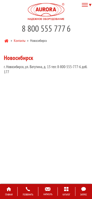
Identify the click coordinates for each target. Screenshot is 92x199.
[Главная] (7, 40)
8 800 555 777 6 (46, 28)
